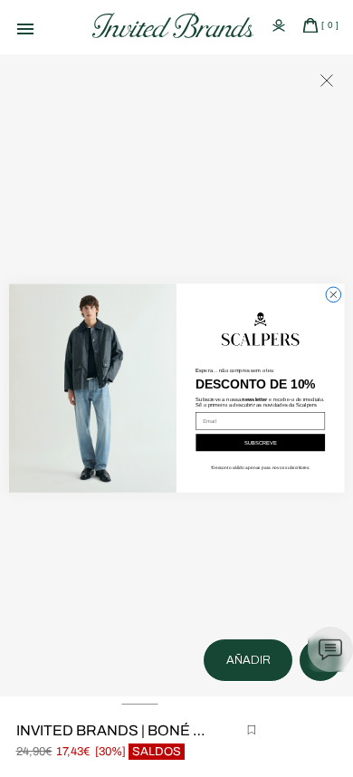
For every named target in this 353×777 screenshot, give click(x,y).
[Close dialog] (333, 294)
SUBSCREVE (260, 443)
